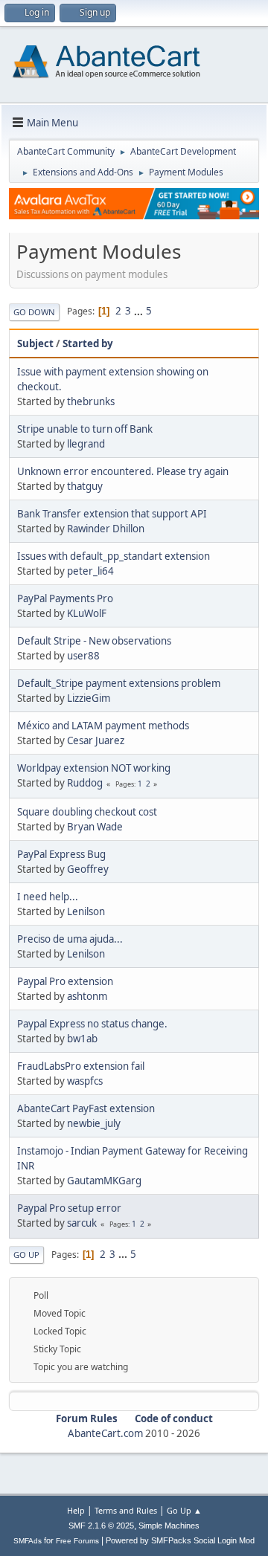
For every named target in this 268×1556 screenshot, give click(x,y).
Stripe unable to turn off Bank (85, 429)
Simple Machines (169, 1525)
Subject (35, 343)
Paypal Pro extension (65, 981)
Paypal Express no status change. (92, 1023)
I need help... (47, 896)
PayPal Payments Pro (65, 598)
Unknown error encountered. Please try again (123, 471)
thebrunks (91, 401)
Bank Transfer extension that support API (112, 513)
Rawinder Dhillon (105, 528)
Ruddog (85, 783)
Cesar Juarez (95, 740)
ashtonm (87, 996)
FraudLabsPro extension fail (80, 1066)
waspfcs (85, 1081)
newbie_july (94, 1123)
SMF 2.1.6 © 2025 (101, 1525)
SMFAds (27, 1541)
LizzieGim (88, 698)
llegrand (86, 444)
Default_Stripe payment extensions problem (118, 683)
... (139, 310)
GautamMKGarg (104, 1180)
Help (76, 1510)
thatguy (85, 486)
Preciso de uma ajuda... (70, 939)
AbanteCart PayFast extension (86, 1108)
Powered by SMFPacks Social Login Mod (180, 1540)
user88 (83, 655)
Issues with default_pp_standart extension (113, 556)
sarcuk (82, 1223)
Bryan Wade (95, 826)
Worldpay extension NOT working (93, 768)
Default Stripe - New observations (94, 641)
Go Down (34, 311)
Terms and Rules (126, 1510)
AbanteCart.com (105, 1433)
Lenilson (86, 911)
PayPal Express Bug (61, 854)
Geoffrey (88, 869)
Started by (88, 343)
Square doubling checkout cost (87, 812)
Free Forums (77, 1541)
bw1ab (82, 1038)
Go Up (26, 1254)
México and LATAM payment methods (103, 725)
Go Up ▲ (184, 1510)
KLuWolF (86, 613)
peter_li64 (90, 571)
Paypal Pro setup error (69, 1208)
